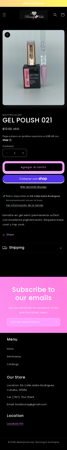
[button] (4, 15)
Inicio (10, 349)
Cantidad (8, 146)
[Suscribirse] (56, 322)
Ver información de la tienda (24, 205)
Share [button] (10, 234)
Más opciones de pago (33, 186)
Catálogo (13, 364)
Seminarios (14, 356)
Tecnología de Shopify (47, 442)
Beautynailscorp (25, 442)
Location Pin (15, 423)
